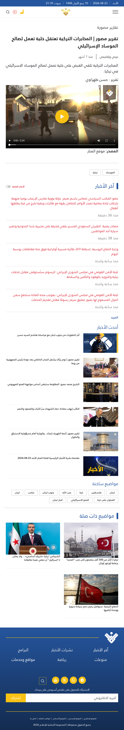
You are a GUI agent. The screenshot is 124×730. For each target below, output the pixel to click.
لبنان (112, 492)
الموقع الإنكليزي (90, 718)
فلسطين (96, 492)
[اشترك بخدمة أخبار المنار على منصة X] (64, 681)
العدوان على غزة (106, 500)
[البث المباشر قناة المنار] (55, 681)
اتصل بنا (33, 718)
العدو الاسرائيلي (80, 500)
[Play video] (62, 116)
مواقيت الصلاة (44, 718)
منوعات (101, 659)
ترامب (31, 492)
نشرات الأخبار (62, 650)
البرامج (23, 650)
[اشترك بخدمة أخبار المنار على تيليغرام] (82, 681)
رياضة (62, 659)
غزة (81, 492)
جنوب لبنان (48, 492)
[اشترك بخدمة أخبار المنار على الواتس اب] (73, 681)
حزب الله (66, 492)
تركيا (95, 172)
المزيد (114, 317)
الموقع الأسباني (59, 718)
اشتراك (16, 698)
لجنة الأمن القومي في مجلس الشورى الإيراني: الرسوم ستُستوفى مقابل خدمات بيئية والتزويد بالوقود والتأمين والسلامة (64, 274)
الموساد (110, 172)
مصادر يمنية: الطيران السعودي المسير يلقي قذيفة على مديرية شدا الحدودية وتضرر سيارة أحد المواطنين (63, 228)
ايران (17, 492)
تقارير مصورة (107, 27)
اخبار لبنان (58, 500)
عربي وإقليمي (109, 57)
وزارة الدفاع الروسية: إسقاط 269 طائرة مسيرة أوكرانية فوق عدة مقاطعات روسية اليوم (65, 251)
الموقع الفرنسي (74, 718)
